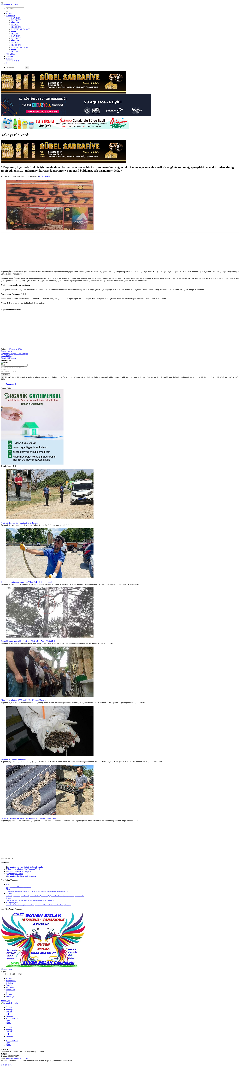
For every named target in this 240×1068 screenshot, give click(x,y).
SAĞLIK (14, 25)
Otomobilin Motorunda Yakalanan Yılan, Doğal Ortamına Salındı (26, 582)
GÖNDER (5, 375)
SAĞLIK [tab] (14, 43)
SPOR (13, 31)
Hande (30, 899)
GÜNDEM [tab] (15, 36)
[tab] (11, 384)
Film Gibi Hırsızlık (8, 358)
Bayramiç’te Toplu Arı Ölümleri (13, 759)
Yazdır (47, 176)
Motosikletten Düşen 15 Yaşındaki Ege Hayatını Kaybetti (23, 700)
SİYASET (15, 22)
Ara (27, 67)
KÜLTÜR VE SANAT (20, 29)
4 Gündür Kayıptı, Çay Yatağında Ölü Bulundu (19, 523)
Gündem (9, 1007)
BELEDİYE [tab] (16, 38)
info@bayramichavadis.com (17, 1058)
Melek (37, 890)
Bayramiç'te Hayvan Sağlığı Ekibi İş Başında (25, 867)
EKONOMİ (16, 27)
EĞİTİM (14, 34)
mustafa (45, 894)
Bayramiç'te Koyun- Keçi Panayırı (14, 354)
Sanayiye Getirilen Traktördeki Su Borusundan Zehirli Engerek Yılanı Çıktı (30, 818)
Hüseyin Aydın (38, 903)
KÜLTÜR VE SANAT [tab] (20, 47)
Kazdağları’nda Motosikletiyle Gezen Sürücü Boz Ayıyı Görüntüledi (28, 641)
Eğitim (8, 1023)
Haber (6, 351)
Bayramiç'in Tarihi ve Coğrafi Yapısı (21, 876)
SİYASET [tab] (15, 40)
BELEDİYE (16, 20)
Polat (18, 885)
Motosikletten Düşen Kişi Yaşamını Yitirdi (23, 869)
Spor (8, 1021)
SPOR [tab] (13, 49)
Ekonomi (9, 1016)
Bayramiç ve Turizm (15, 874)
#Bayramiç (13, 349)
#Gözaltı (21, 349)
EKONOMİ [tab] (16, 45)
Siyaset (9, 1012)
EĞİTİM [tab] (14, 52)
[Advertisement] (76, 251)
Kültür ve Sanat (12, 1018)
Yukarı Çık (5, 1001)
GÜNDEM (15, 18)
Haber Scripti (6, 1065)
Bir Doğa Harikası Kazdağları (19, 871)
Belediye (9, 1009)
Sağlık (8, 1014)
